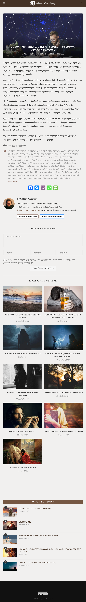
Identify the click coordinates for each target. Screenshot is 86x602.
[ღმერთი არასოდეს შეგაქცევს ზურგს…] (10, 566)
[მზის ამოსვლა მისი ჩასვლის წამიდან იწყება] (22, 299)
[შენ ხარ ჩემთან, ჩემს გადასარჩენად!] (22, 337)
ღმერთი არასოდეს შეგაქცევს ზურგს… (37, 563)
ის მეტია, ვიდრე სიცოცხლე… (23, 432)
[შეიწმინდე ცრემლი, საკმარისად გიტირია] (22, 376)
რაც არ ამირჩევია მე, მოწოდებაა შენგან (38, 535)
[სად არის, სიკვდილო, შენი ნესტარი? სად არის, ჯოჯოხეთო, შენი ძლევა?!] (10, 552)
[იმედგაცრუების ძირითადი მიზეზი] (10, 512)
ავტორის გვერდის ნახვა (28, 216)
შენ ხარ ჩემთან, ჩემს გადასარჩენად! (23, 354)
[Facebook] (30, 187)
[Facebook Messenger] (36, 187)
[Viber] (43, 187)
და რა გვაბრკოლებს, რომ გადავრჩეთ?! (63, 393)
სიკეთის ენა (25, 522)
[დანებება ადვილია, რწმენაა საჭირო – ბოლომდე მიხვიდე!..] (63, 337)
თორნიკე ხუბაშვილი (29, 54)
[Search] (81, 3)
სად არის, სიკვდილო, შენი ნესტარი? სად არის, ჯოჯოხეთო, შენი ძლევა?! (50, 550)
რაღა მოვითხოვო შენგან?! (23, 468)
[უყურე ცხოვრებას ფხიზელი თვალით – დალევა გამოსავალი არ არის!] (63, 299)
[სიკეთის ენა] (10, 525)
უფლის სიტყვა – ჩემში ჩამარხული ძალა (63, 432)
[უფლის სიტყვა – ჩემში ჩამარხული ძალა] (63, 415)
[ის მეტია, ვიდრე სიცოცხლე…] (22, 415)
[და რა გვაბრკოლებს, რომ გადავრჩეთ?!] (63, 376)
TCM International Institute (28, 210)
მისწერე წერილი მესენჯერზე (52, 216)
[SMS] (55, 187)
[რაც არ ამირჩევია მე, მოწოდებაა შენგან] (10, 539)
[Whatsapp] (49, 187)
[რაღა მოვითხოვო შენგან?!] (22, 451)
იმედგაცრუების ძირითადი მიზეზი (35, 508)
